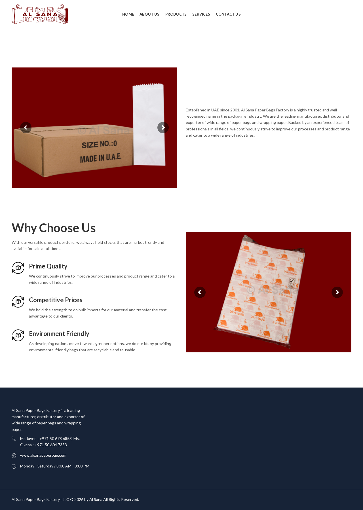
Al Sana (95, 499)
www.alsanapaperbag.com (43, 455)
